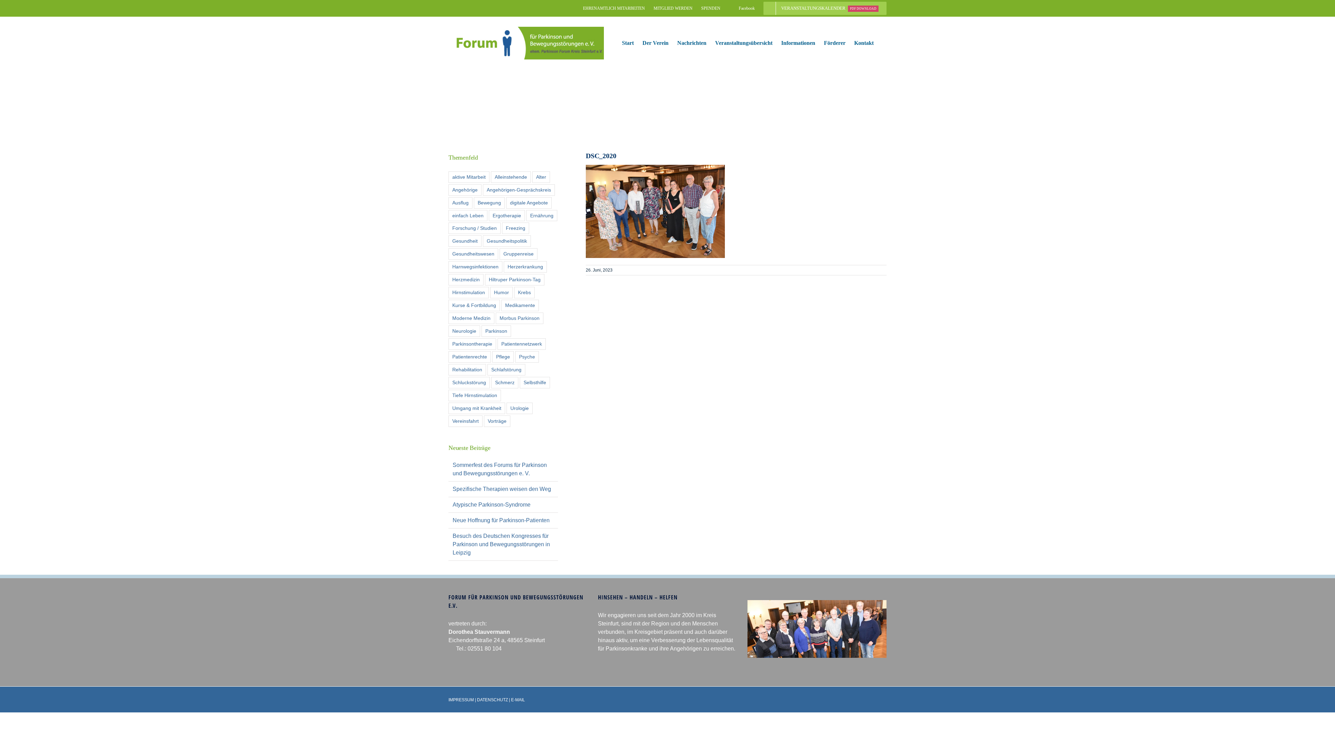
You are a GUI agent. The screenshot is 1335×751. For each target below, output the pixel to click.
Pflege (503, 357)
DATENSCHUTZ (492, 699)
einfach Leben (468, 215)
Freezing (515, 228)
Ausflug (460, 202)
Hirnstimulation (468, 292)
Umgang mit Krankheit (476, 408)
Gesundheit (465, 241)
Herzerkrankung (525, 266)
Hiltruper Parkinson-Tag (515, 279)
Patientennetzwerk (521, 344)
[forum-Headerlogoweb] (526, 29)
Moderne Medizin (471, 318)
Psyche (527, 357)
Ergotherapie (507, 215)
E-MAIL (518, 699)
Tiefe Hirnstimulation (474, 395)
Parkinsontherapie (472, 344)
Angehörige (465, 190)
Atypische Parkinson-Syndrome (492, 505)
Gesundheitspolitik (507, 241)
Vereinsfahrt (465, 421)
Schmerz (505, 382)
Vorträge (497, 421)
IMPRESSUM (461, 699)
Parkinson (496, 331)
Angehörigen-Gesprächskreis (519, 190)
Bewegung (489, 202)
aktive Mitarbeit (469, 177)
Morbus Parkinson (520, 318)
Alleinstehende (511, 177)
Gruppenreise (518, 254)
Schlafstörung (506, 369)
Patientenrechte (469, 357)
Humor (501, 292)
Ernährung (541, 215)
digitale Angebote (529, 202)
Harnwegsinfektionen (475, 266)
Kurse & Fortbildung (474, 305)
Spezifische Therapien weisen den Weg (502, 489)
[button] (884, 43)
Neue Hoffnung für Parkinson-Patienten (501, 520)
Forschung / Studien (474, 228)
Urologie (519, 408)
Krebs (524, 292)
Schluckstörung (469, 382)
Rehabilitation (467, 369)
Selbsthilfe (535, 382)
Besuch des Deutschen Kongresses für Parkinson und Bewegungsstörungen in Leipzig (501, 544)
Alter (541, 177)
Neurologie (464, 331)
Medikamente (520, 305)
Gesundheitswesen (473, 254)
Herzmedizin (466, 279)
